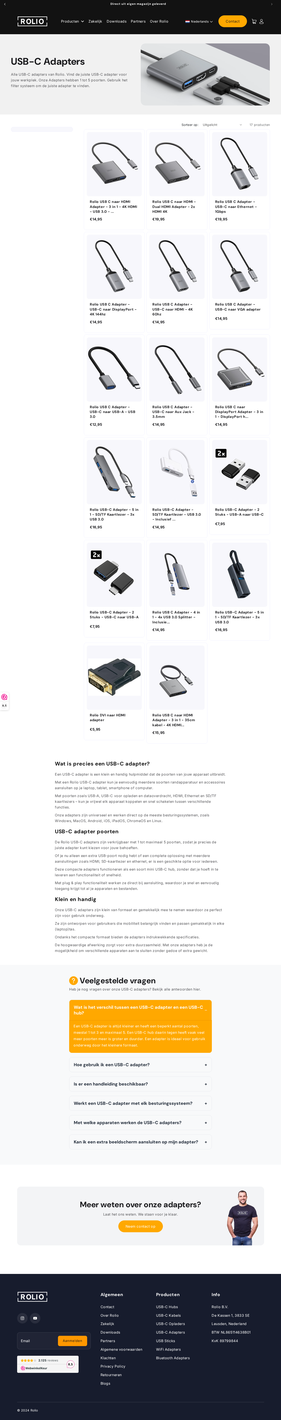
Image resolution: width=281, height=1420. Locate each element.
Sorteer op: (190, 125)
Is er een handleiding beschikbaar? (111, 1084)
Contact (233, 21)
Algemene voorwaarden (121, 1349)
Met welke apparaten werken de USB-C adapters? (128, 1122)
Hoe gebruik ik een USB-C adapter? (112, 1065)
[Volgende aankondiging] (272, 4)
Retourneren (111, 1375)
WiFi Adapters (168, 1349)
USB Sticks (165, 1341)
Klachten (108, 1358)
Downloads (116, 21)
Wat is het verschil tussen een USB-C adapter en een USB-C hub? (138, 1010)
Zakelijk (95, 21)
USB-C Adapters (170, 1332)
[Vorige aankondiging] (5, 4)
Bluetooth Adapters (173, 1358)
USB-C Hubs (167, 1307)
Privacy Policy (113, 1366)
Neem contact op (141, 1226)
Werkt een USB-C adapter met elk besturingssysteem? (133, 1103)
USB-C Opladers (170, 1324)
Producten (70, 21)
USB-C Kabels (168, 1315)
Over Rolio (159, 21)
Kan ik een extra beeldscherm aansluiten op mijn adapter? (136, 1142)
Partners (138, 21)
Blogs (105, 1383)
